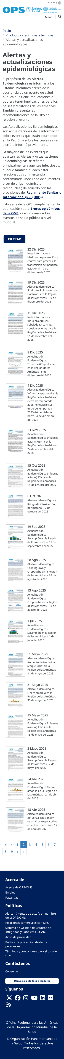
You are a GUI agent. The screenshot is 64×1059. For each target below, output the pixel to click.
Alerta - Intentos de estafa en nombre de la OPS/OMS (30, 916)
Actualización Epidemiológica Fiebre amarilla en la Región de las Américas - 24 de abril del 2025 (42, 790)
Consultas (12, 971)
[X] (9, 999)
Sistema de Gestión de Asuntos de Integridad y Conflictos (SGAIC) (28, 930)
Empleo (10, 892)
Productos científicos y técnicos (30, 35)
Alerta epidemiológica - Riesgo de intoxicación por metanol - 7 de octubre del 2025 (41, 505)
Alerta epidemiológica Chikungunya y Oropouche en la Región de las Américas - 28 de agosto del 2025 (42, 571)
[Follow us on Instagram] (25, 999)
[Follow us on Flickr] (50, 999)
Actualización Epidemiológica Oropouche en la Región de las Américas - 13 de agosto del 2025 (42, 602)
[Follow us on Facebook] (17, 999)
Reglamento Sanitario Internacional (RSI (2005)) (32, 194)
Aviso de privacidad (18, 937)
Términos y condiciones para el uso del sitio (31, 953)
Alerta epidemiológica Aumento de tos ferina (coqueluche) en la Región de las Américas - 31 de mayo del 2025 (42, 666)
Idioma (52, 3)
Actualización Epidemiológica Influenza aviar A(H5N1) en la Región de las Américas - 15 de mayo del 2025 (42, 727)
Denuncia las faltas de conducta (32, 980)
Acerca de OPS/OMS (19, 887)
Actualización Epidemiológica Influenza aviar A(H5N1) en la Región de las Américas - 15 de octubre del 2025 (42, 477)
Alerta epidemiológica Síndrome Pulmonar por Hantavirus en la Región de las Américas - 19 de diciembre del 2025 (42, 294)
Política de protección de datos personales (26, 944)
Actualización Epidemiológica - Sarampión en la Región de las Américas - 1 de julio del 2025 (42, 632)
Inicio (7, 30)
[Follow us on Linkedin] (42, 999)
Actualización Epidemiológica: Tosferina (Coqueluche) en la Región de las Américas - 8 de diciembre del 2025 (41, 366)
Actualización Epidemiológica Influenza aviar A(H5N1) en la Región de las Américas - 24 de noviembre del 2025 (42, 443)
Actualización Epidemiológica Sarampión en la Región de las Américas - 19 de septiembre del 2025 (42, 538)
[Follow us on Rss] (8, 1006)
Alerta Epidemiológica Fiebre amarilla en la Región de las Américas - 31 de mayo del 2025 (42, 694)
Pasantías (11, 897)
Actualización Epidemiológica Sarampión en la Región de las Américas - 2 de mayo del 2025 (42, 760)
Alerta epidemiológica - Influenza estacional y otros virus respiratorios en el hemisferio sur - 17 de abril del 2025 (42, 821)
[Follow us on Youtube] (34, 999)
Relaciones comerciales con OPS (27, 923)
